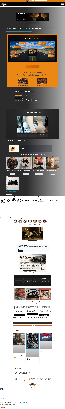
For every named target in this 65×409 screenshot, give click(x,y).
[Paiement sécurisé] (37, 379)
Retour (3, 407)
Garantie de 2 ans (17, 378)
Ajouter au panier (52, 174)
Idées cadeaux (30, 224)
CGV (32, 402)
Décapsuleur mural (44, 224)
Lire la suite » (15, 357)
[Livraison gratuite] (30, 379)
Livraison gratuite (33, 378)
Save (12, 156)
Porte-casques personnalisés (27, 95)
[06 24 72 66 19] (22, 378)
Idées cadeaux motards (18, 95)
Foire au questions (48, 378)
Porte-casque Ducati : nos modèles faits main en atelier (45, 351)
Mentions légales (29, 402)
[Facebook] (1, 389)
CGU (25, 402)
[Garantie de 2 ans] (14, 379)
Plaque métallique (35, 224)
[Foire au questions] (45, 379)
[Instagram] (2, 389)
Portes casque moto (15, 224)
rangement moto (26, 100)
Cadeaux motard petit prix (19, 97)
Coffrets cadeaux (40, 224)
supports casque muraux (24, 27)
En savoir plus (22, 148)
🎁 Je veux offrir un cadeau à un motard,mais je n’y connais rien (32, 66)
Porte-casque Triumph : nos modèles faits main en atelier (18, 355)
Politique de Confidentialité (21, 402)
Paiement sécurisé (40, 378)
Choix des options (9, 194)
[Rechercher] (27, 1)
